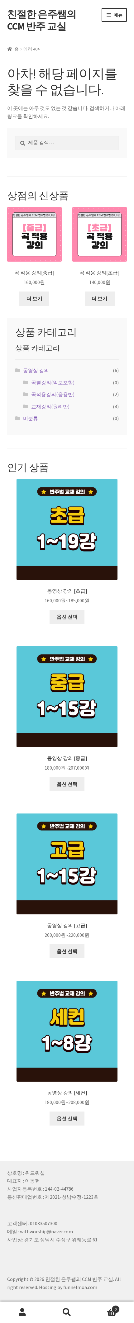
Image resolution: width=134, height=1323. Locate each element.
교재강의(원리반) (50, 406)
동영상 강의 (36, 370)
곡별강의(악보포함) (52, 382)
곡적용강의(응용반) (52, 394)
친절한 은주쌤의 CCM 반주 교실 (41, 20)
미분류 (30, 418)
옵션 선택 (67, 617)
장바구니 (103, 1306)
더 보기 (34, 298)
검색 (67, 1312)
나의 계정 (22, 1312)
